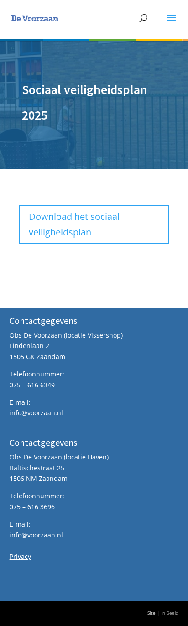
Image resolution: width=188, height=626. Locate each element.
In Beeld (169, 613)
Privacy (20, 556)
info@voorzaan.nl (36, 412)
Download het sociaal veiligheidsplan (74, 224)
